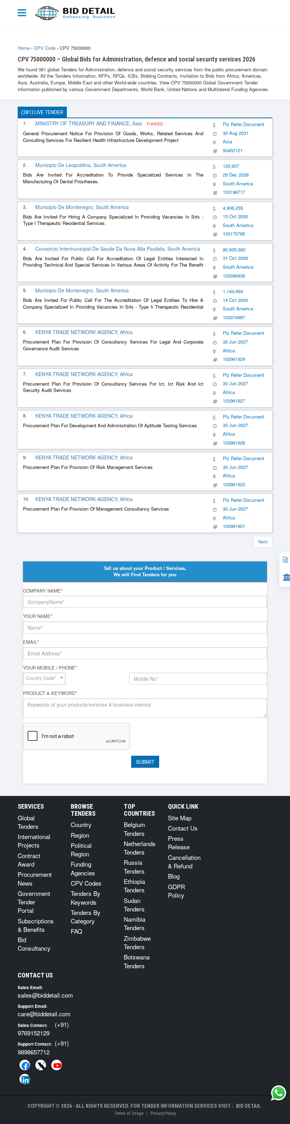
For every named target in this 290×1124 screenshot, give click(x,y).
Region (80, 835)
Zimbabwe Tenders (137, 942)
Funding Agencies (83, 868)
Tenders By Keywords (85, 897)
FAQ (76, 931)
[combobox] (44, 679)
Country (81, 824)
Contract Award (29, 859)
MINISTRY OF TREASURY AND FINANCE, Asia (89, 123)
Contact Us (183, 827)
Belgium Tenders (134, 828)
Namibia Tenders (134, 923)
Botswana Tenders (137, 961)
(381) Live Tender (42, 112)
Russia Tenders (134, 866)
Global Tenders (28, 822)
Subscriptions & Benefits (36, 925)
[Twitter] (40, 1065)
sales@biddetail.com (45, 995)
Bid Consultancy (34, 943)
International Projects (34, 840)
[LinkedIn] (24, 1079)
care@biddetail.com (44, 1013)
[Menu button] (24, 12)
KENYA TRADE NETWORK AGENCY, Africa (84, 331)
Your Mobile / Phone (50, 668)
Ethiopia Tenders (134, 885)
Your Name (37, 616)
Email (31, 642)
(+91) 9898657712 (43, 1047)
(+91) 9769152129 (43, 1028)
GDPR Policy (176, 890)
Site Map (179, 817)
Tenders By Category (85, 916)
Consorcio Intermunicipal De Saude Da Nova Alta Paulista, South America (117, 248)
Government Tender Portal (34, 902)
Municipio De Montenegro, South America (82, 206)
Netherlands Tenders (140, 847)
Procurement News (35, 878)
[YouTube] (56, 1065)
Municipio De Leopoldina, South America (80, 164)
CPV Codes (86, 883)
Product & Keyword (50, 693)
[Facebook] (24, 1065)
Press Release (179, 842)
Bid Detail (248, 1106)
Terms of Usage (128, 1113)
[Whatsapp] (279, 1093)
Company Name (43, 591)
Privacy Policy (163, 1113)
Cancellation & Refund (184, 861)
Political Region (81, 849)
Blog (174, 876)
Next (263, 541)
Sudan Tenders (134, 904)
